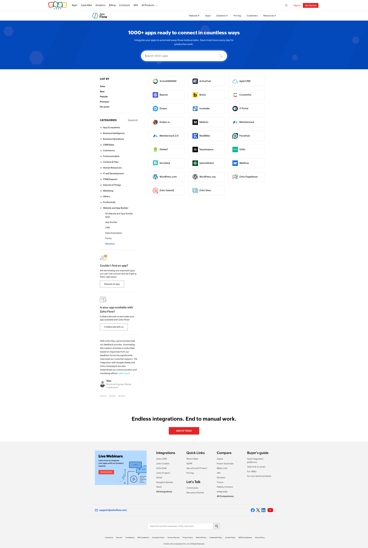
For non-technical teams (259, 476)
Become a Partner (195, 492)
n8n (219, 473)
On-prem (104, 107)
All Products (148, 5)
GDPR (189, 463)
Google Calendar (164, 482)
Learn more (124, 373)
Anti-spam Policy (158, 537)
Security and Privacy (196, 468)
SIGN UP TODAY (184, 431)
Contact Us (109, 537)
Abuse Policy (260, 537)
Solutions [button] (221, 15)
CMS (107, 227)
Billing (112, 5)
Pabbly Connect (225, 487)
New (102, 91)
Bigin (74, 5)
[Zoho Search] (286, 5)
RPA (136, 5)
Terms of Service (173, 537)
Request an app (112, 284)
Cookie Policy (230, 537)
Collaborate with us (113, 327)
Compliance (130, 537)
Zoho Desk (161, 468)
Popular (104, 96)
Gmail (159, 477)
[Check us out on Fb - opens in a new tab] (253, 510)
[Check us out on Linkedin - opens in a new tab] (263, 510)
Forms (108, 238)
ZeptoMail (86, 5)
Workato (221, 477)
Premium (104, 101)
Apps (208, 15)
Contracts (124, 5)
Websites (110, 244)
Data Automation (113, 233)
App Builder (111, 222)
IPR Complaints (143, 537)
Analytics (100, 5)
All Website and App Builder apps (119, 215)
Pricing (237, 15)
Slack (159, 487)
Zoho (102, 86)
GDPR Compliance (245, 537)
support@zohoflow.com (113, 510)
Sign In (297, 5)
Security (119, 537)
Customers (252, 15)
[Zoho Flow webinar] (121, 468)
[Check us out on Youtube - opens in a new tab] (270, 510)
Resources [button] (268, 15)
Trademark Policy (215, 537)
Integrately (222, 491)
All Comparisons (225, 496)
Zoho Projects (163, 473)
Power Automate (225, 463)
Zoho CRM (161, 459)
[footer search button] (216, 526)
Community (192, 488)
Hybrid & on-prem (256, 466)
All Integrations (164, 491)
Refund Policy (201, 537)
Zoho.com (57, 5)
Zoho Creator (162, 463)
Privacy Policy (188, 537)
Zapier (220, 459)
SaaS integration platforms (255, 460)
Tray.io (220, 482)
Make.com (222, 468)
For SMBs (251, 471)
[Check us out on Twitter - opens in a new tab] (258, 510)
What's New (192, 459)
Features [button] (193, 15)
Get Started (310, 5)
